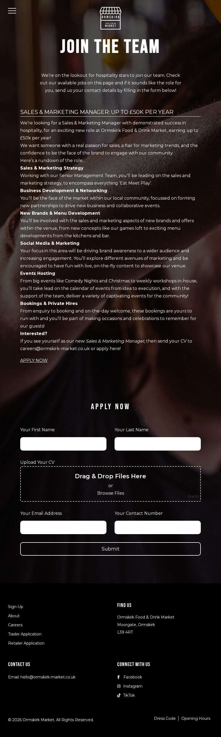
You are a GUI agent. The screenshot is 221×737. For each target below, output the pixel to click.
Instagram (133, 686)
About (14, 615)
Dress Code (165, 718)
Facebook (132, 677)
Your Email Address (41, 513)
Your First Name (37, 429)
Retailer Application (26, 643)
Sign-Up (15, 606)
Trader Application (25, 634)
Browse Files (110, 493)
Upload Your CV (37, 462)
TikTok (129, 695)
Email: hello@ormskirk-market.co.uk (41, 677)
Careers (15, 625)
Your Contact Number (139, 513)
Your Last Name (132, 429)
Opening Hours (195, 718)
